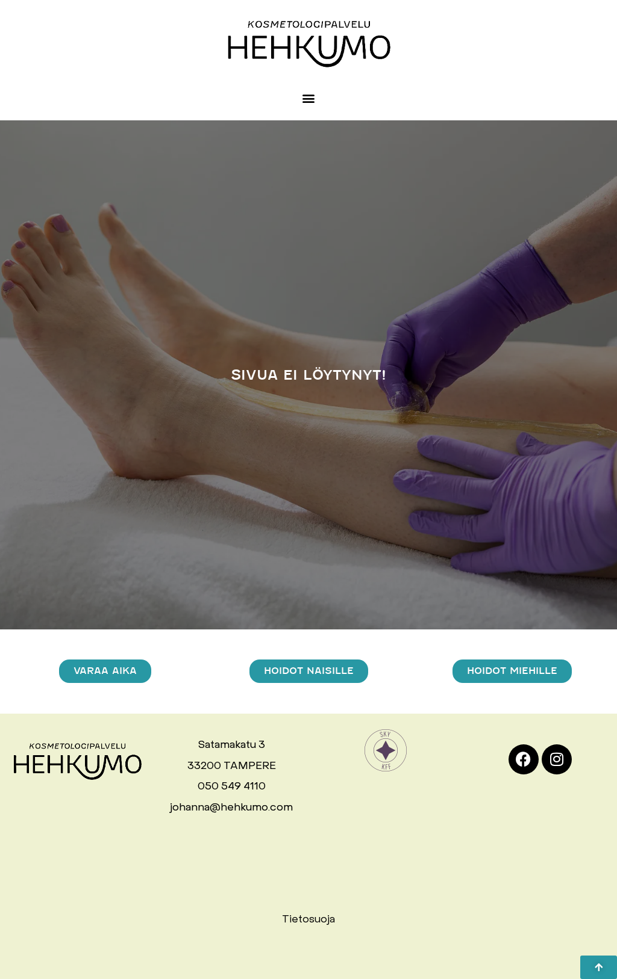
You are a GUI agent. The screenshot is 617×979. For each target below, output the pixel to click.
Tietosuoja (308, 920)
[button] (309, 98)
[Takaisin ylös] (598, 967)
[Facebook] (524, 759)
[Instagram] (557, 759)
